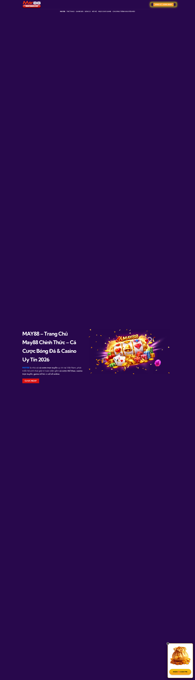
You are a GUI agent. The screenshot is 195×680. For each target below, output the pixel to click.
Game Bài (79, 11)
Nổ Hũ (94, 11)
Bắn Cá (88, 11)
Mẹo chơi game (104, 11)
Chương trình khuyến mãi (124, 11)
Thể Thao (70, 11)
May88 (62, 11)
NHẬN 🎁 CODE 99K (180, 672)
